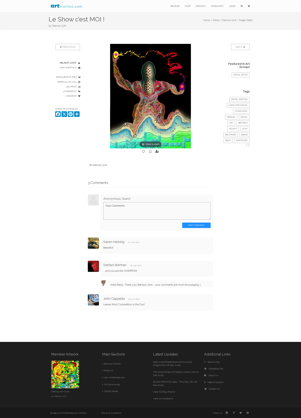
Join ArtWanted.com (114, 377)
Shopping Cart (215, 368)
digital (244, 117)
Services (201, 6)
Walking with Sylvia (60, 391)
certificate (242, 140)
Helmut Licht (59, 25)
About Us (213, 375)
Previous (68, 47)
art (231, 123)
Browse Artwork (112, 363)
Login (232, 6)
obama (244, 135)
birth (228, 140)
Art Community (112, 384)
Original (231, 117)
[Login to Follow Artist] (157, 151)
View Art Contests (162, 398)
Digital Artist (240, 75)
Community (217, 6)
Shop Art (108, 370)
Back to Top (213, 362)
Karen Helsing (113, 242)
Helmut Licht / (230, 20)
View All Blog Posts (163, 391)
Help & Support (215, 382)
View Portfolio (68, 67)
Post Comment (196, 225)
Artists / (217, 20)
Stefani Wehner (115, 265)
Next (240, 47)
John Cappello (114, 298)
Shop (187, 6)
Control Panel (111, 391)
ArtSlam (83, 413)
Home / (207, 20)
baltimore (230, 135)
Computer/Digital (238, 105)
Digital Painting (239, 99)
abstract (243, 123)
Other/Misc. (241, 111)
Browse (175, 6)
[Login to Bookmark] (150, 151)
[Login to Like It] (143, 151)
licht (245, 129)
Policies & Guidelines (111, 413)
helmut (233, 129)
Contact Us (214, 389)
